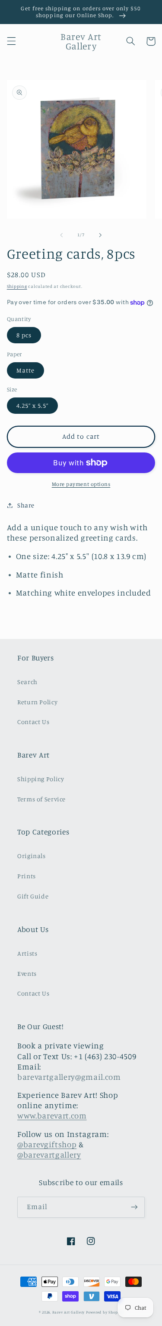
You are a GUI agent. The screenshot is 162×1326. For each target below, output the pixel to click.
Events (27, 973)
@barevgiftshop (46, 1144)
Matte (25, 370)
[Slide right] (100, 235)
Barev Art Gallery (68, 1312)
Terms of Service (41, 799)
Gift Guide (32, 896)
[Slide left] (61, 235)
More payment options (81, 484)
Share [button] (26, 505)
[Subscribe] (134, 1207)
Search (27, 681)
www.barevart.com (52, 1115)
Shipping (17, 286)
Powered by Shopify (104, 1312)
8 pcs (24, 335)
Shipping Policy (40, 778)
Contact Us (33, 721)
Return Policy (37, 702)
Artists (27, 953)
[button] (11, 41)
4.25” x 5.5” (32, 405)
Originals (31, 855)
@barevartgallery (49, 1154)
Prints (26, 876)
